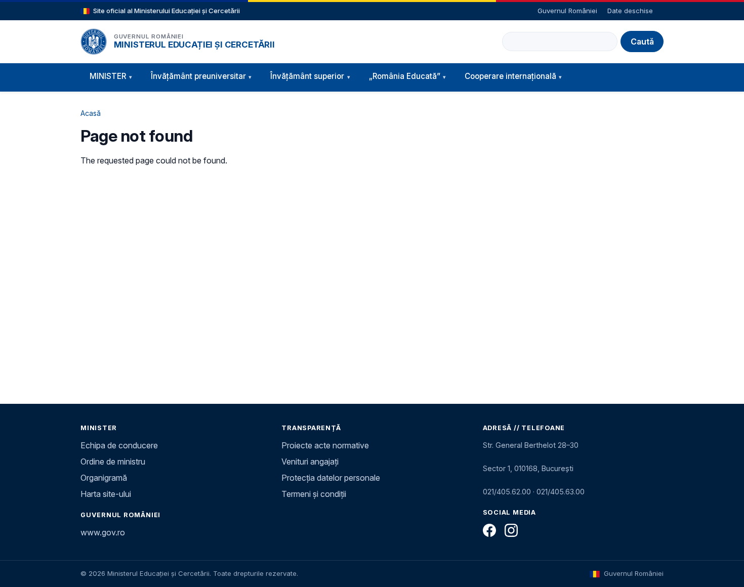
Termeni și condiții (313, 494)
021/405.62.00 (507, 491)
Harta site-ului (105, 494)
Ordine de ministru (112, 461)
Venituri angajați (310, 461)
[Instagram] (511, 530)
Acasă (90, 113)
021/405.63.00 (560, 491)
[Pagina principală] (93, 41)
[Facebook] (489, 530)
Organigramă (103, 478)
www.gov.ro (102, 532)
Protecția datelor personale (330, 478)
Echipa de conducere (119, 445)
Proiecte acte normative (325, 445)
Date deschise (630, 11)
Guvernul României (567, 11)
